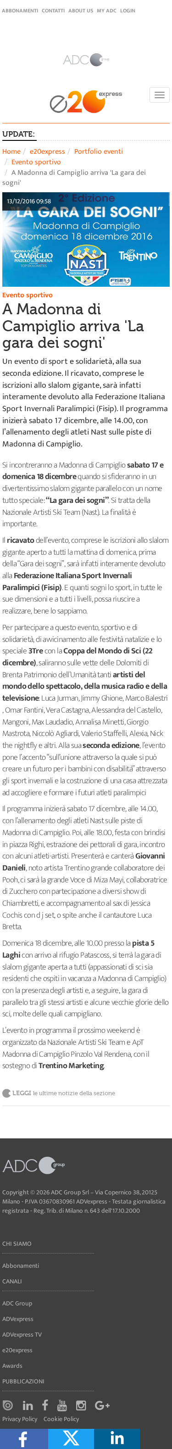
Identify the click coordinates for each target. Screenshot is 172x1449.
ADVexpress (17, 1319)
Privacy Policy (19, 1419)
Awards (12, 1365)
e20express (47, 151)
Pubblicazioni (23, 1381)
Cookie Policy (61, 1419)
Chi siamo (17, 1243)
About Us (80, 10)
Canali (12, 1281)
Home (11, 151)
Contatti (53, 10)
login (127, 10)
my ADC (107, 10)
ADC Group (17, 1303)
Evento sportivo (36, 162)
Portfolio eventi (98, 151)
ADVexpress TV (22, 1334)
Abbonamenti (20, 10)
